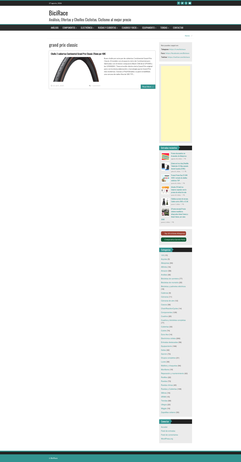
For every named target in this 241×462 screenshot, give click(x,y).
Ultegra (164, 404)
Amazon (164, 270)
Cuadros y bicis (129, 27)
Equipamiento (148, 27)
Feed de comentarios (169, 434)
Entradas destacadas (169, 342)
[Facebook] (178, 3)
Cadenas (164, 293)
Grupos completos (168, 358)
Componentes (69, 27)
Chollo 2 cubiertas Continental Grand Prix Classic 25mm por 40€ (78, 53)
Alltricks (164, 267)
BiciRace (58, 12)
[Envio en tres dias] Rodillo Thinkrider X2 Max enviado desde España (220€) (179, 166)
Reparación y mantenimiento (172, 373)
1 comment (95, 85)
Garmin (164, 354)
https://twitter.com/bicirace (179, 57)
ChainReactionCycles (169, 308)
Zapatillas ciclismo (168, 412)
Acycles (164, 259)
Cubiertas (165, 326)
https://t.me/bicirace (177, 49)
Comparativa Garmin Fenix (174, 239)
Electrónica (86, 27)
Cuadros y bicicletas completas (173, 320)
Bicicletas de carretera (170, 278)
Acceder (164, 427)
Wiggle (163, 408)
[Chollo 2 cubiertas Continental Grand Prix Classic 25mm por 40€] (75, 70)
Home (187, 35)
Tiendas (163, 27)
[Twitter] (182, 3)
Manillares (165, 369)
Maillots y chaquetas (169, 365)
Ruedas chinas (167, 385)
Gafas (163, 350)
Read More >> (148, 86)
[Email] (189, 3)
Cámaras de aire (167, 300)
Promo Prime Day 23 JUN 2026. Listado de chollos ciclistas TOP (179, 178)
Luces (163, 361)
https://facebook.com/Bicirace (177, 53)
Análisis (54, 27)
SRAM (163, 396)
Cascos (164, 304)
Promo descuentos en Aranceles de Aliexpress (179, 154)
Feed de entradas (168, 431)
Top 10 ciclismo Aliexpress (174, 233)
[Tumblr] (186, 3)
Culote (163, 330)
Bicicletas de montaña (169, 282)
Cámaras (164, 296)
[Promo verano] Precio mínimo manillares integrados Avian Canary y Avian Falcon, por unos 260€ (174, 214)
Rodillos (164, 377)
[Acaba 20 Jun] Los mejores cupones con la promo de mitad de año (178, 190)
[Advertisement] (175, 103)
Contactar (178, 27)
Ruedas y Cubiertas (107, 27)
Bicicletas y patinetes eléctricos (173, 286)
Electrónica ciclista (168, 338)
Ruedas (164, 381)
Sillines (164, 393)
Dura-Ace (165, 334)
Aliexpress (165, 263)
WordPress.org (167, 438)
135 (183, 171)
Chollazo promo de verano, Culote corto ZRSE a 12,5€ (179, 200)
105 (162, 255)
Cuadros (164, 316)
